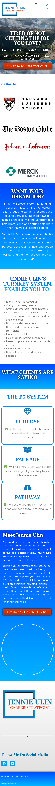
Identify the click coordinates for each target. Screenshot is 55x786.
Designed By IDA (8, 783)
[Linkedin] (47, 9)
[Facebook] (47, 5)
